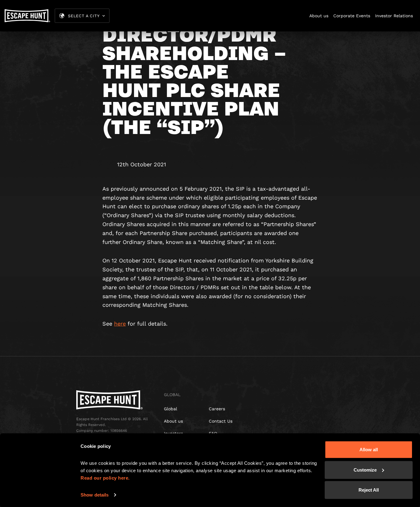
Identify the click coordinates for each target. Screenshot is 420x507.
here (120, 323)
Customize (365, 469)
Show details (95, 494)
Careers (217, 408)
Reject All (369, 490)
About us (318, 15)
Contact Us (220, 421)
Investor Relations (394, 15)
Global (170, 408)
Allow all (368, 449)
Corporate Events (351, 15)
